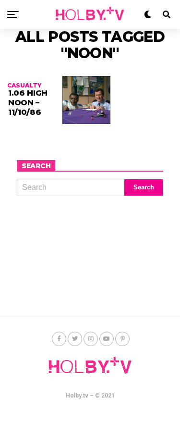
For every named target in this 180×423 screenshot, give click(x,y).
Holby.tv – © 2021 (90, 395)
